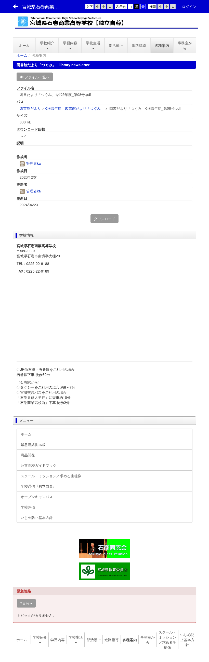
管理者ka (33, 163)
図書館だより (30, 108)
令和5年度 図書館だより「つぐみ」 (74, 108)
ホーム (22, 55)
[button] (70, 45)
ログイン (189, 6)
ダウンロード (104, 218)
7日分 (25, 603)
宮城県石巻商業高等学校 (43, 6)
